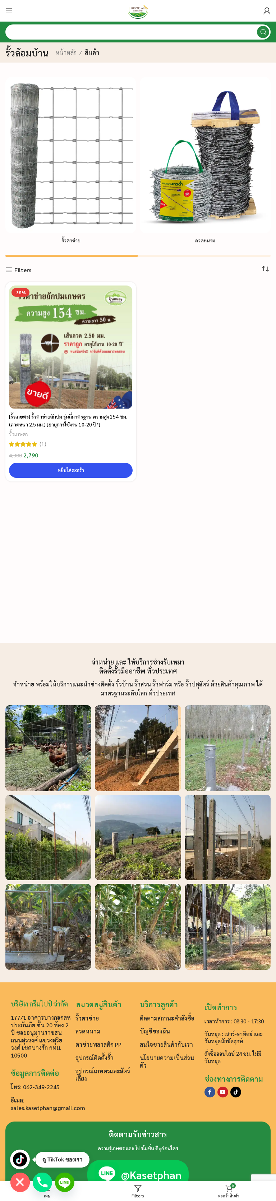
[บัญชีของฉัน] (267, 11)
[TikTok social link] (235, 1092)
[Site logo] (138, 10)
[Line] (64, 1182)
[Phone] (42, 1182)
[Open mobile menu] (9, 11)
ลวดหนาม (87, 1031)
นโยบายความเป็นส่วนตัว (167, 1061)
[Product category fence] (70, 162)
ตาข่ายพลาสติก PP (98, 1044)
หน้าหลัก (66, 52)
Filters (22, 269)
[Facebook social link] (209, 1092)
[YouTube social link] (222, 1092)
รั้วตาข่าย (87, 1018)
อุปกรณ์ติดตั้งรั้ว (94, 1057)
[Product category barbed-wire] (205, 162)
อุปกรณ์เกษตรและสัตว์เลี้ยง (102, 1074)
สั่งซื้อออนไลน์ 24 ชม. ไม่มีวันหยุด (232, 1057)
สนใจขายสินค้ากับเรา (166, 1044)
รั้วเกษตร (18, 434)
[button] (71, 470)
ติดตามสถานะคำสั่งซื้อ (167, 1018)
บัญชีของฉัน (155, 1031)
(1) (43, 444)
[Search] (263, 32)
